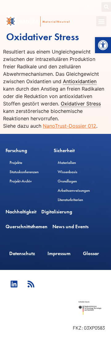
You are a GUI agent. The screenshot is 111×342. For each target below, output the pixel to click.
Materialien (67, 162)
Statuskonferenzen (24, 171)
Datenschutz (22, 253)
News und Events (70, 226)
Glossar (91, 253)
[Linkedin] (14, 284)
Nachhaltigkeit (21, 211)
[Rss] (31, 284)
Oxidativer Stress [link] (81, 103)
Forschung (16, 150)
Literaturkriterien (70, 199)
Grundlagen (67, 181)
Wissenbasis (67, 171)
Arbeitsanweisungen (74, 190)
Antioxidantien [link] (80, 81)
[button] (103, 45)
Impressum (59, 253)
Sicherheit (64, 150)
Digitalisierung (56, 211)
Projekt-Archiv (21, 181)
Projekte (16, 162)
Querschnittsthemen (26, 226)
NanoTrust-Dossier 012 (69, 126)
